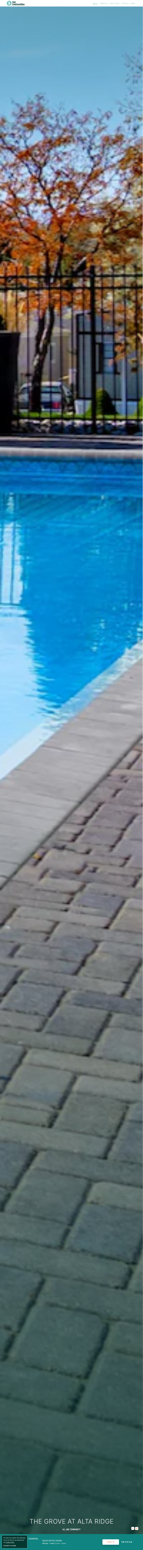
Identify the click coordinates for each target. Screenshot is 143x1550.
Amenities (104, 3)
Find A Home (114, 3)
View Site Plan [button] (126, 1542)
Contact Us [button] (111, 1543)
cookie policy (10, 1542)
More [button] (133, 3)
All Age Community (71, 1529)
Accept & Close (9, 1546)
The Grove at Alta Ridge (71, 1521)
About (95, 3)
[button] (132, 1528)
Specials (125, 3)
